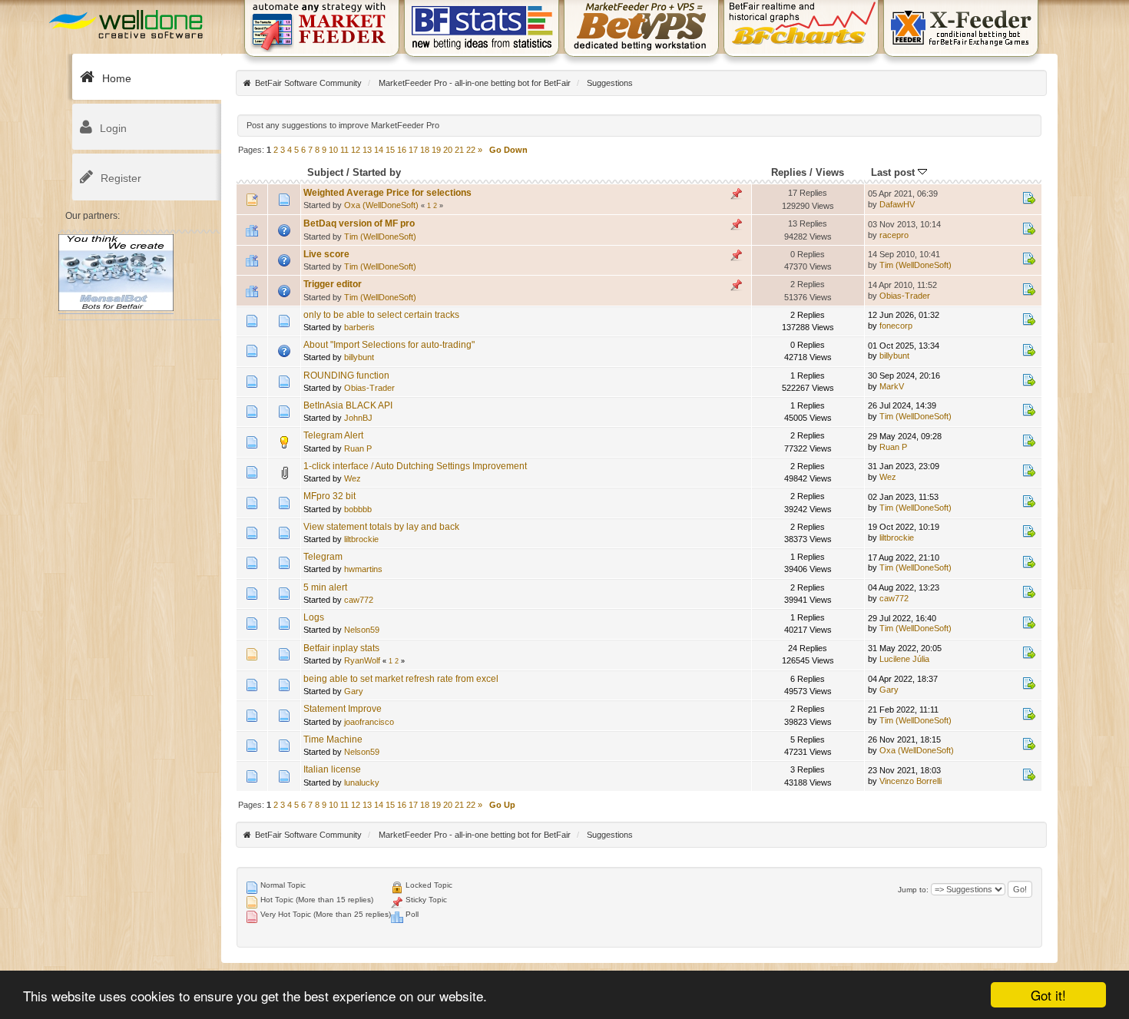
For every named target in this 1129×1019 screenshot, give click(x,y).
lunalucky (361, 782)
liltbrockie (361, 539)
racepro (894, 235)
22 (470, 149)
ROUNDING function (346, 375)
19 (436, 149)
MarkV (891, 386)
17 (413, 149)
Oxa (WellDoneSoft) (381, 205)
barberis (359, 327)
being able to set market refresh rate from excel (400, 678)
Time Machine (333, 739)
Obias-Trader (904, 295)
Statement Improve (342, 708)
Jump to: (913, 889)
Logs (313, 617)
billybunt (359, 357)
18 (424, 149)
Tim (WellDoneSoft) (380, 236)
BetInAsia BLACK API (347, 405)
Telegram (323, 556)
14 (378, 149)
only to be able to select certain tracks (381, 314)
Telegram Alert (333, 435)
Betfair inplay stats (341, 648)
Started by (377, 172)
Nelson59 (361, 629)
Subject (325, 172)
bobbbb (358, 509)
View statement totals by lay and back (381, 526)
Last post (894, 172)
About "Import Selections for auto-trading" (389, 344)
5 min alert (325, 587)
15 (390, 149)
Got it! (1048, 994)
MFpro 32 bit (329, 496)
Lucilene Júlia (904, 658)
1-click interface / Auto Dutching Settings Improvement (415, 466)
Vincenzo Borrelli (910, 781)
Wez (352, 478)
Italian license (332, 769)
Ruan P (358, 448)
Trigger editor (332, 284)
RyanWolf (362, 660)
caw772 (358, 599)
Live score (326, 254)
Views (830, 172)
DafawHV (897, 204)
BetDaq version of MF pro (359, 223)
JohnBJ (358, 417)
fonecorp (895, 325)
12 (355, 149)
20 (447, 149)
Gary (353, 691)
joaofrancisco (369, 721)
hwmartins (363, 569)
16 (401, 149)
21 (459, 149)
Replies (788, 172)
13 (367, 149)
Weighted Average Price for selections (387, 192)
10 (333, 149)
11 (344, 149)
